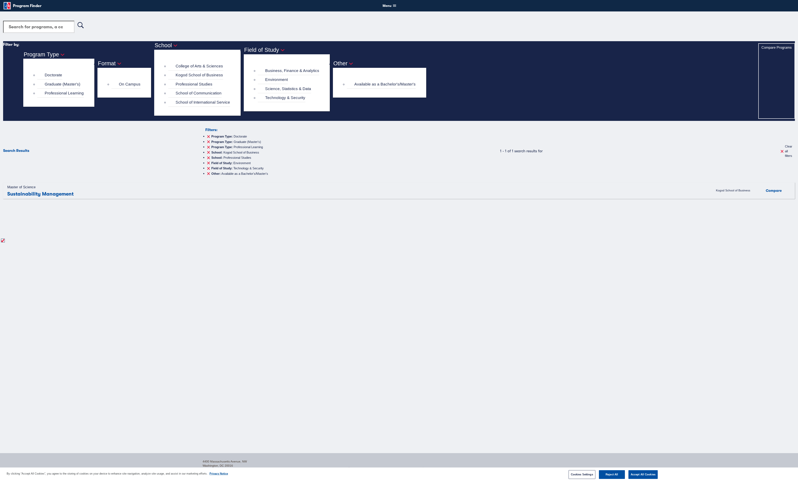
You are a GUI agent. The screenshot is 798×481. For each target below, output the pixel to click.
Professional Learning (64, 93)
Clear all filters (788, 151)
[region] (399, 474)
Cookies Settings (582, 474)
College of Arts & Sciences (199, 66)
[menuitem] (60, 75)
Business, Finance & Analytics (292, 70)
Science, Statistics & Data (288, 89)
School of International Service (203, 102)
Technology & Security (285, 97)
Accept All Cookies (643, 474)
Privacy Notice (218, 473)
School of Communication (199, 93)
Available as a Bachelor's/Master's (385, 84)
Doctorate (53, 75)
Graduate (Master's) (62, 84)
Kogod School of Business (199, 75)
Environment (276, 79)
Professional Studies (194, 84)
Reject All (612, 474)
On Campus (129, 84)
